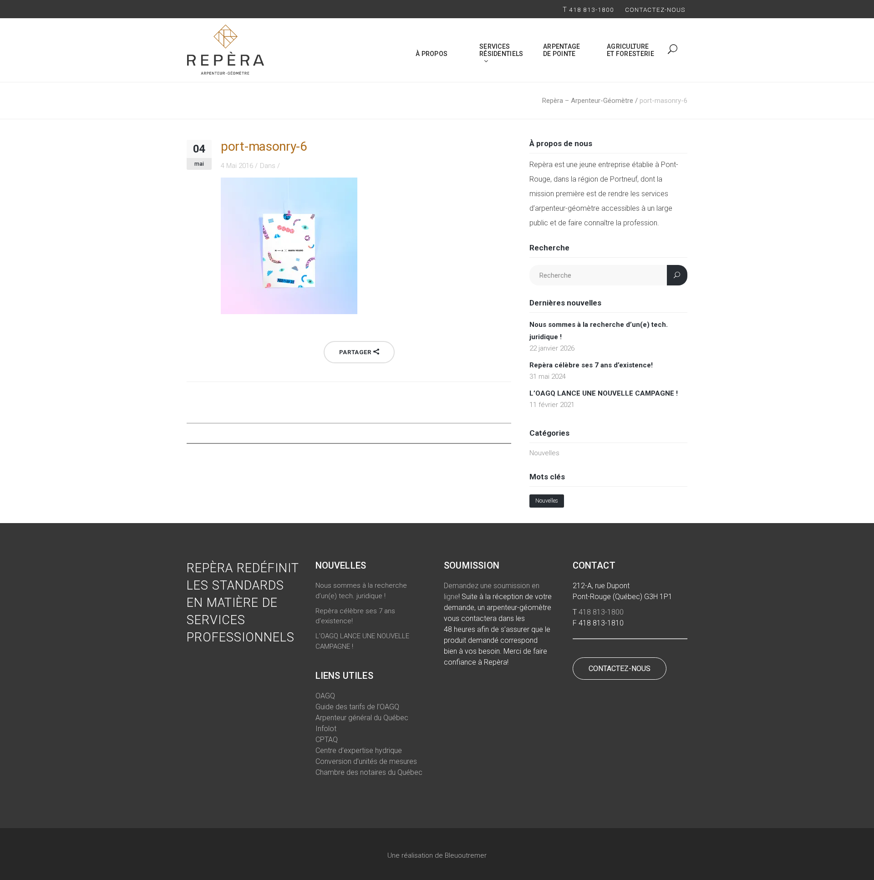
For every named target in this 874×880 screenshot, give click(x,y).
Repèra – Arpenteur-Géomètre (587, 100)
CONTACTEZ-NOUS (619, 668)
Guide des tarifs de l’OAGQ (357, 706)
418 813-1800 (591, 9)
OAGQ (325, 696)
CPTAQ (326, 739)
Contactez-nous (656, 9)
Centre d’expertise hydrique (358, 750)
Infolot (325, 728)
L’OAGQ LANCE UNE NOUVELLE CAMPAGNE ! (603, 393)
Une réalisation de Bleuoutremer (437, 855)
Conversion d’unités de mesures (366, 761)
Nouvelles (544, 453)
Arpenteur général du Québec (361, 717)
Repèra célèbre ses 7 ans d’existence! (591, 365)
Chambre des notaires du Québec (368, 772)
